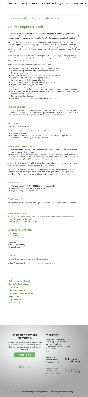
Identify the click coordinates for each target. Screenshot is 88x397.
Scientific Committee (18, 284)
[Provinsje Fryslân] (72, 371)
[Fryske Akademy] (72, 360)
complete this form (63, 174)
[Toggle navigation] (9, 12)
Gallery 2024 (14, 302)
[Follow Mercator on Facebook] (23, 367)
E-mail (48, 351)
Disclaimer (54, 392)
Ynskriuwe (25, 354)
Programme (14, 287)
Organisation (15, 299)
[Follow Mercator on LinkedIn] (20, 367)
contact (26, 259)
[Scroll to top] (83, 392)
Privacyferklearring (66, 392)
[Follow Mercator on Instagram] (26, 367)
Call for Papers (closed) (20, 281)
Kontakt (45, 392)
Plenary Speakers (17, 290)
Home (11, 278)
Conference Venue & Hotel (21, 293)
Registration (15, 296)
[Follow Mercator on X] (29, 367)
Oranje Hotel (15, 217)
